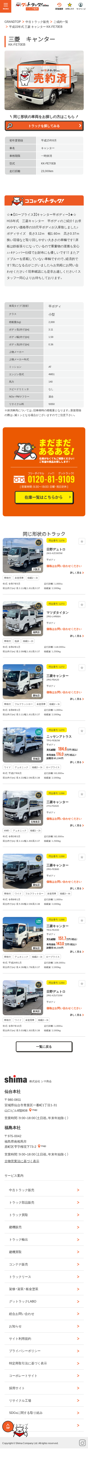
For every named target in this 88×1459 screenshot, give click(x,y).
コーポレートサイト (23, 1375)
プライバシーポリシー (25, 1350)
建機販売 (15, 1227)
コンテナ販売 (18, 1264)
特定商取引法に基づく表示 (28, 1363)
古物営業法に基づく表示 (22, 1161)
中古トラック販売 (21, 1190)
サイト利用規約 (20, 1338)
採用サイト (17, 1388)
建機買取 (15, 1251)
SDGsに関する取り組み (26, 1412)
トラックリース (20, 1276)
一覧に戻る (44, 1046)
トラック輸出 (18, 1239)
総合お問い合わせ (21, 1313)
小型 (52, 314)
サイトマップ (18, 1425)
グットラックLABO (22, 1301)
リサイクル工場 (20, 1400)
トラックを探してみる (44, 125)
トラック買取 (18, 1214)
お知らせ (15, 1326)
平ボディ (55, 306)
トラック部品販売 (21, 1202)
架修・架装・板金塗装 (23, 1288)
